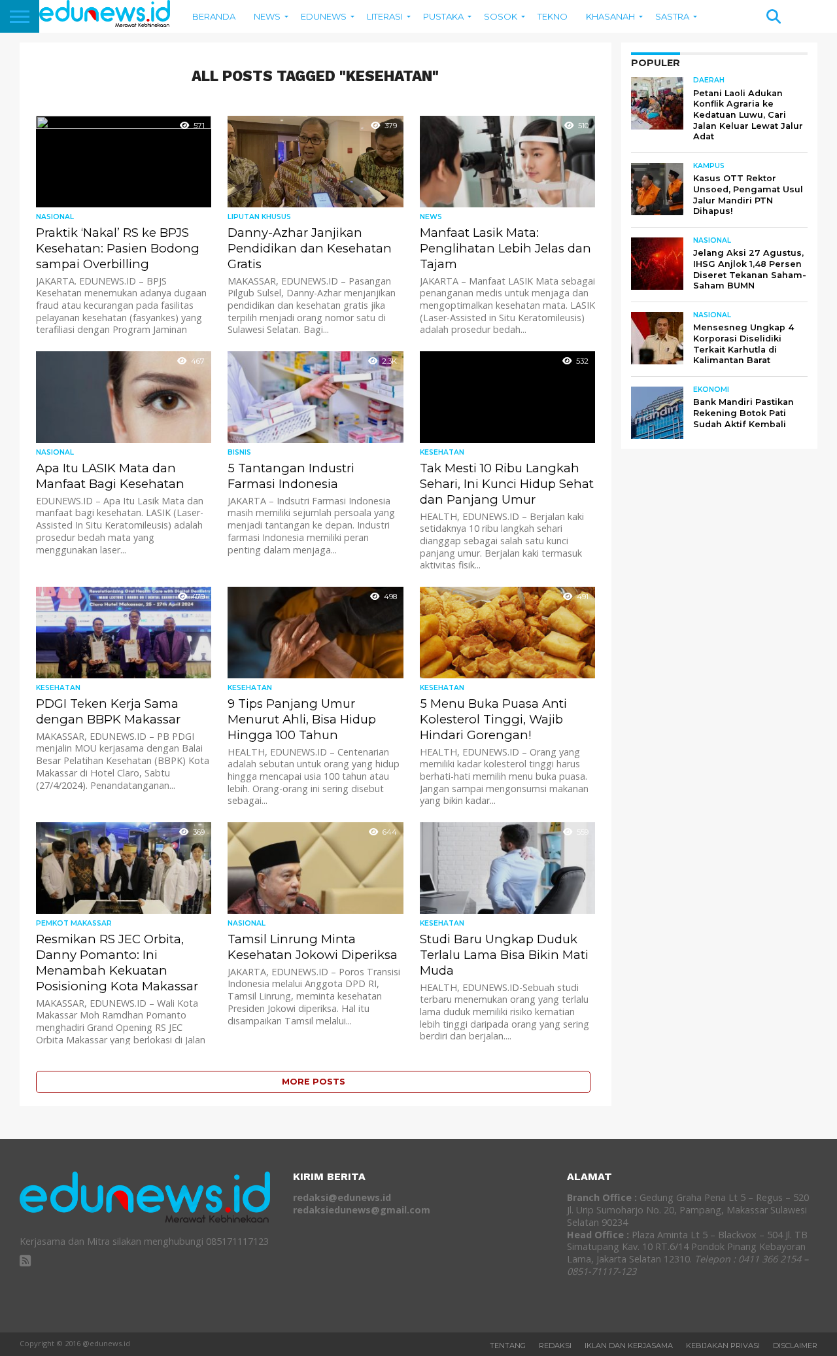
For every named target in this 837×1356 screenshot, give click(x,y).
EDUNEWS (324, 16)
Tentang (508, 1345)
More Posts (313, 1082)
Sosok (500, 16)
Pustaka (443, 16)
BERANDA (213, 16)
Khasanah (610, 16)
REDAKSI (555, 1345)
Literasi (385, 16)
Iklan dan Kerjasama (629, 1345)
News (267, 16)
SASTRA (672, 16)
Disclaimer (795, 1345)
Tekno (553, 16)
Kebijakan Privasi (723, 1345)
